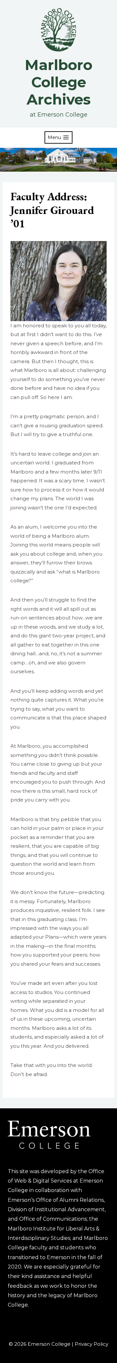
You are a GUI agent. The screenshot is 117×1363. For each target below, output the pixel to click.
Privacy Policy (91, 1344)
